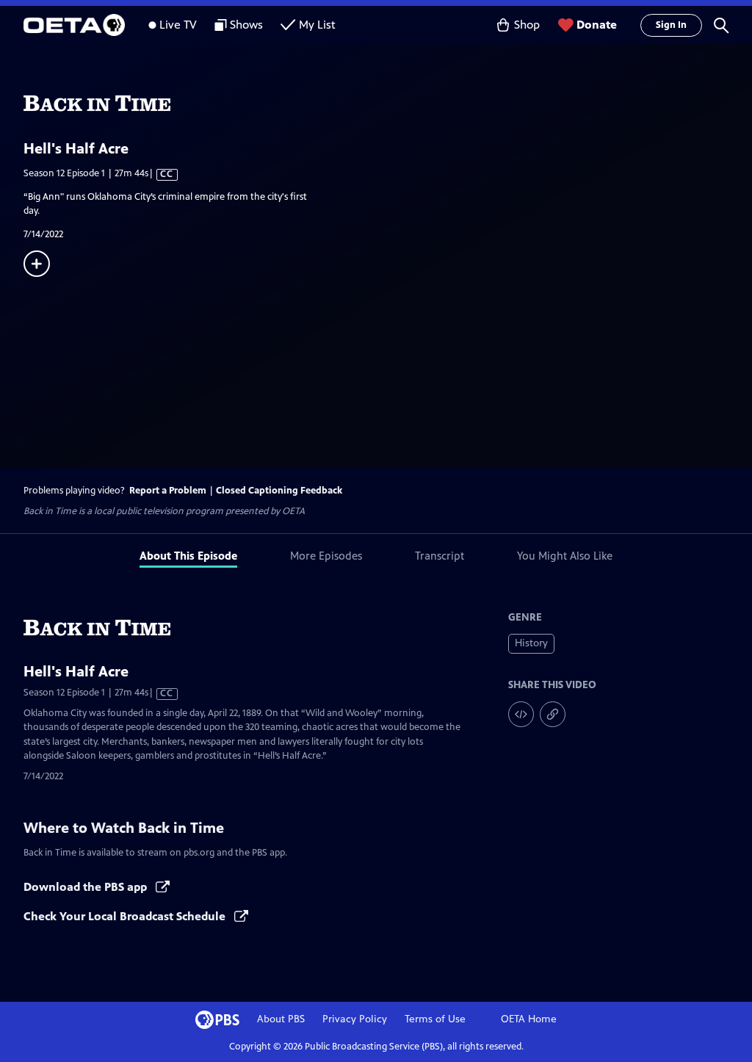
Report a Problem (167, 490)
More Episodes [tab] (326, 556)
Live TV (178, 25)
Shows (246, 25)
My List (317, 25)
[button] (721, 25)
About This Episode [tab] (188, 556)
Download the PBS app (87, 887)
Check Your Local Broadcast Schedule (126, 916)
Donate (596, 25)
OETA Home (529, 1019)
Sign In (671, 25)
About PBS (281, 1019)
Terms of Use (435, 1019)
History (531, 643)
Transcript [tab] (439, 556)
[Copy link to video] (552, 714)
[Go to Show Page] (388, 103)
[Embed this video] (521, 714)
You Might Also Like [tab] (564, 556)
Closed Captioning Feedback (279, 490)
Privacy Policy (354, 1019)
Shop (527, 25)
